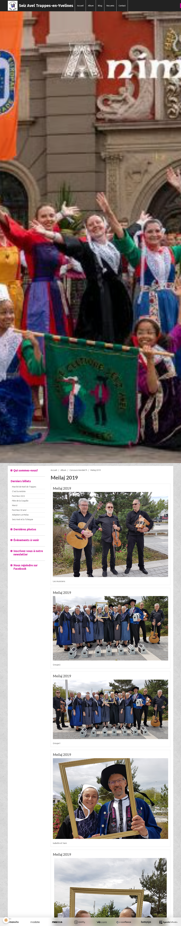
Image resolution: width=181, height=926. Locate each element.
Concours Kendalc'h (78, 470)
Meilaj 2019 (62, 488)
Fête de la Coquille (20, 501)
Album (91, 6)
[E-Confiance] (124, 922)
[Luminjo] (146, 922)
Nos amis (110, 6)
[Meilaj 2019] (110, 534)
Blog (100, 6)
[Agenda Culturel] (168, 922)
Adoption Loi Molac (20, 515)
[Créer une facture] (102, 922)
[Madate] (35, 922)
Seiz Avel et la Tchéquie (22, 519)
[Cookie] (6, 920)
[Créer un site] (13, 922)
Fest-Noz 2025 (18, 496)
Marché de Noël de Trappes (24, 487)
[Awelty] (79, 922)
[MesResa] (57, 922)
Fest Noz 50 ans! (19, 510)
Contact (122, 6)
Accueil (80, 6)
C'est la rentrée (19, 491)
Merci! (14, 505)
